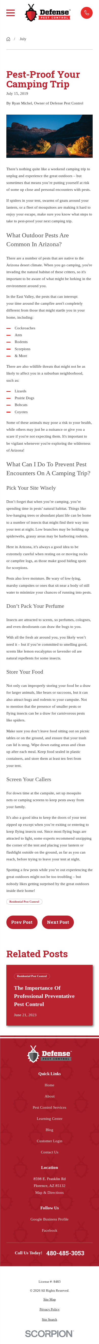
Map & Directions (49, 1193)
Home (49, 1085)
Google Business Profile (49, 1219)
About (50, 1096)
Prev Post (21, 922)
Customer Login (49, 1141)
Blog (49, 1130)
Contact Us (49, 1152)
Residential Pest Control (24, 901)
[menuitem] (49, 1300)
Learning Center (49, 1119)
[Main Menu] (10, 13)
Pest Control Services (49, 1107)
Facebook (49, 1230)
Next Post (58, 922)
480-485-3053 (65, 1253)
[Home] (48, 13)
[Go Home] (8, 39)
